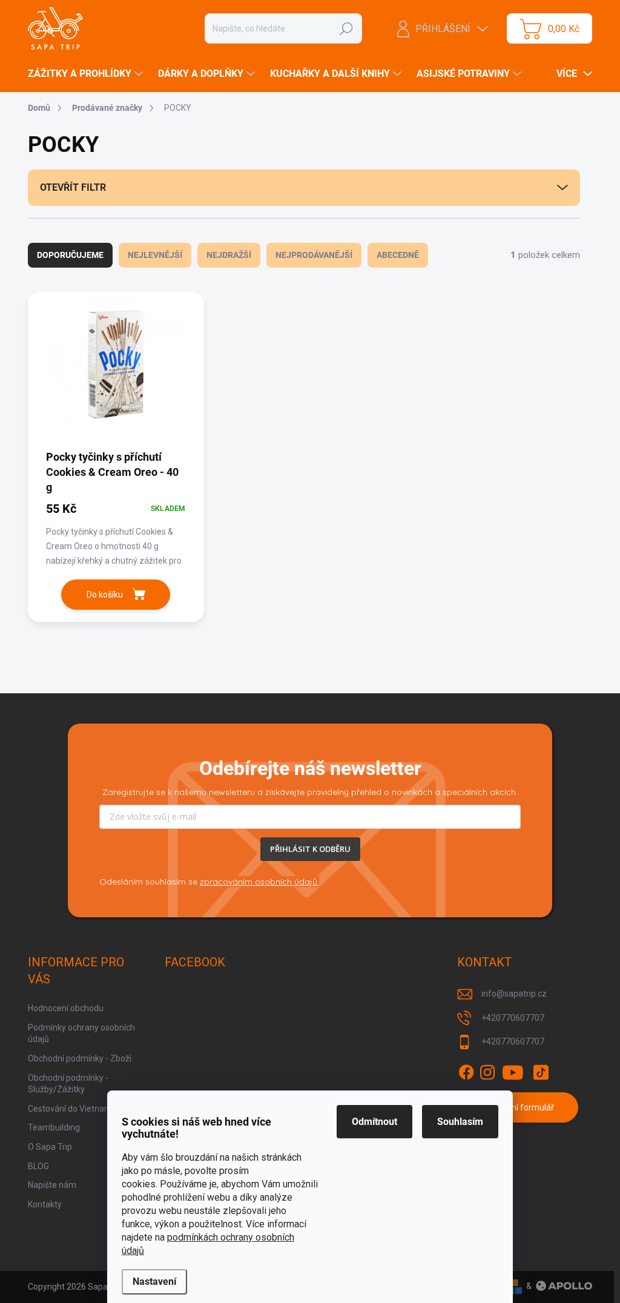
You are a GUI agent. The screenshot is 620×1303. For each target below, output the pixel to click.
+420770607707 (512, 1018)
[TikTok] (541, 1072)
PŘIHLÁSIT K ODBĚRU (310, 848)
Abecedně (398, 255)
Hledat (346, 28)
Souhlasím (460, 1121)
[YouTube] (513, 1072)
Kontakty (45, 1204)
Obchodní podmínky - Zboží (79, 1058)
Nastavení (154, 1281)
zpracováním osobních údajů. (259, 881)
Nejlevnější (155, 255)
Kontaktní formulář (518, 1107)
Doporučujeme (70, 255)
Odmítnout (374, 1121)
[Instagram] (487, 1072)
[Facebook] (466, 1072)
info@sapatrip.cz (514, 993)
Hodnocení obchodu (66, 1008)
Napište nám (52, 1185)
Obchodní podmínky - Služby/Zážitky (68, 1084)
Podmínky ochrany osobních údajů (81, 1033)
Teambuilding (54, 1127)
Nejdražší (228, 255)
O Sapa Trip (50, 1147)
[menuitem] (87, 74)
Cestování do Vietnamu (72, 1108)
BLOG (38, 1166)
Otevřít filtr (73, 187)
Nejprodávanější (313, 255)
